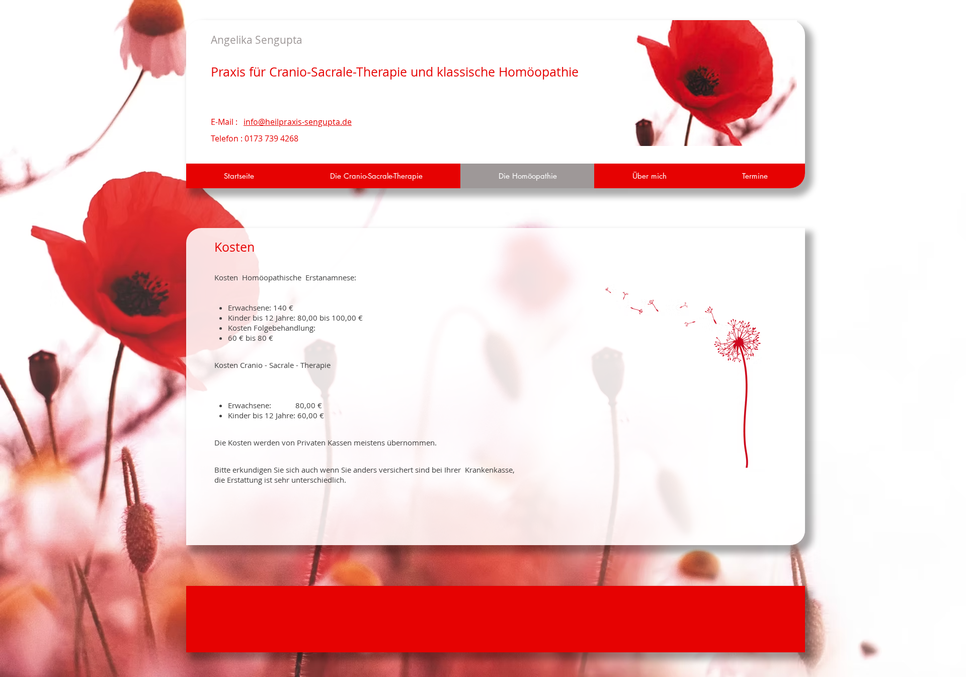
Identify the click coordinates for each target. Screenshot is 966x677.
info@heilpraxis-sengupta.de (298, 121)
